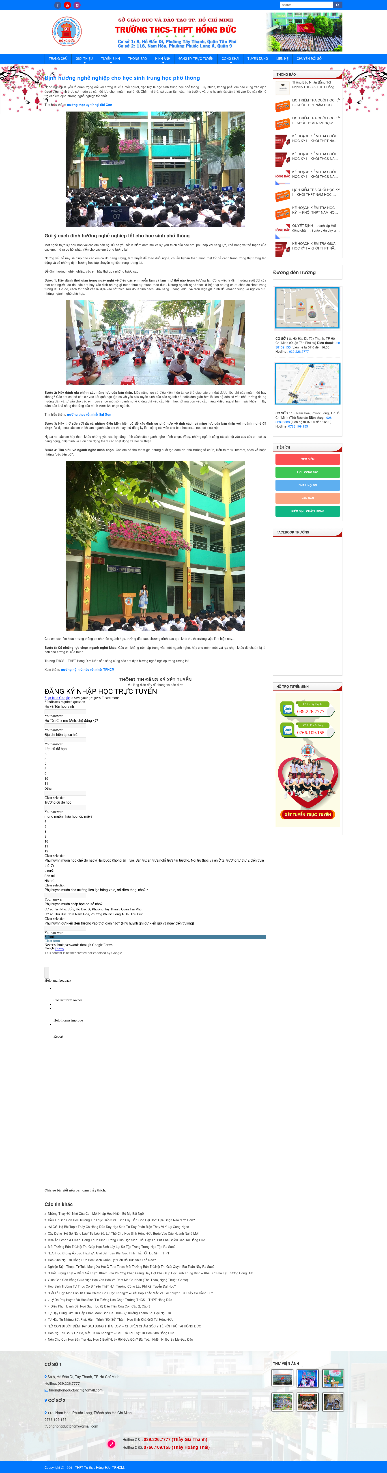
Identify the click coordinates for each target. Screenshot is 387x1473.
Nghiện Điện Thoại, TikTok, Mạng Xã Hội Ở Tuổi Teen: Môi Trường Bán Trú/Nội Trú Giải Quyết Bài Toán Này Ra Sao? (131, 1266)
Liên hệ (282, 58)
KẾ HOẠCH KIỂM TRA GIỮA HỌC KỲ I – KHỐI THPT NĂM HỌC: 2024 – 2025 (314, 245)
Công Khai (230, 58)
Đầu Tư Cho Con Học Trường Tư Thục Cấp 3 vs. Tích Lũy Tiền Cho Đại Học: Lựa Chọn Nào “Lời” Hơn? (121, 1220)
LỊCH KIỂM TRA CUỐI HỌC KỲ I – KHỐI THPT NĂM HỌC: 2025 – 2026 (316, 102)
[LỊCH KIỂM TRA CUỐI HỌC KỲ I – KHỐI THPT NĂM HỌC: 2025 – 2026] (282, 106)
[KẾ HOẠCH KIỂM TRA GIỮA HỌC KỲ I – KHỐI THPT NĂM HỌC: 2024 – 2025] (282, 249)
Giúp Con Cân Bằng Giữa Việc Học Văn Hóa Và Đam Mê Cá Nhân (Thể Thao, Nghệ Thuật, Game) (118, 1279)
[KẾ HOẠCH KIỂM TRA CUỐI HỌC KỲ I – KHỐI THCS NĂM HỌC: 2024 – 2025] (282, 177)
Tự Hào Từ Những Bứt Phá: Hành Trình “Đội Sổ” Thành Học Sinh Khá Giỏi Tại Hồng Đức (110, 1319)
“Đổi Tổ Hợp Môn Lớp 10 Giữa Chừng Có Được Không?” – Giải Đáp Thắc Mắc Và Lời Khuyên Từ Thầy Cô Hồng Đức (130, 1293)
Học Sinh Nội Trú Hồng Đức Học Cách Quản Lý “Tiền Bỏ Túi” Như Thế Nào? (102, 1260)
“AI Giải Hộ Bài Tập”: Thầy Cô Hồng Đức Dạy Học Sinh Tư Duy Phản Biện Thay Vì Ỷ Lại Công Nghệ (118, 1226)
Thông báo (137, 58)
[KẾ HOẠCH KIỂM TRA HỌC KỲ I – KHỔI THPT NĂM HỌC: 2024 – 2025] (282, 213)
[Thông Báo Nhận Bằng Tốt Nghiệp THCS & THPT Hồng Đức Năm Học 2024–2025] (282, 88)
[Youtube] (67, 5)
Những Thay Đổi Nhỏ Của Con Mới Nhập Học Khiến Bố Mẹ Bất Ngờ (96, 1213)
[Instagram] (77, 5)
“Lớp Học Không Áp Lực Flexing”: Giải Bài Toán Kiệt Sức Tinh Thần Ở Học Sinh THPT (109, 1253)
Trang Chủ (58, 58)
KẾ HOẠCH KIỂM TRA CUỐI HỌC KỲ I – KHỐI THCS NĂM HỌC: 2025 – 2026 (315, 156)
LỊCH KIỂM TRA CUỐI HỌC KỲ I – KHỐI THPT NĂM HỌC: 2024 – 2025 (316, 192)
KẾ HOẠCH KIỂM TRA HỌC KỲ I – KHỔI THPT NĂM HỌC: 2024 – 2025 (315, 210)
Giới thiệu (84, 58)
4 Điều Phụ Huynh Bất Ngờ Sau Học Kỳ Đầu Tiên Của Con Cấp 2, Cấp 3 (99, 1306)
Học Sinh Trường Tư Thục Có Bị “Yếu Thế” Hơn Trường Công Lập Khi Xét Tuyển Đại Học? (112, 1286)
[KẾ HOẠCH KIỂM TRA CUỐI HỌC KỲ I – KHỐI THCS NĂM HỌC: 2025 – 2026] (282, 160)
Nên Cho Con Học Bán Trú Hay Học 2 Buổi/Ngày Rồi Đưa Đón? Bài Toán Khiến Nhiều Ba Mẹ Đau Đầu (120, 1339)
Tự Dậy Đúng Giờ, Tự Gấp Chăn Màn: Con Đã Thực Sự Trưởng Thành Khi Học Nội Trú (109, 1313)
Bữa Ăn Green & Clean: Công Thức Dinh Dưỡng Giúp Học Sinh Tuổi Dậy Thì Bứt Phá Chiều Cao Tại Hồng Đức (126, 1240)
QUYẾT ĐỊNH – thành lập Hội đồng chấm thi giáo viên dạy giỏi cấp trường (315, 227)
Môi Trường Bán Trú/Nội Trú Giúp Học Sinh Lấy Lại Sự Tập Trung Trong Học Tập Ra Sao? (112, 1246)
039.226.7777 (299, 351)
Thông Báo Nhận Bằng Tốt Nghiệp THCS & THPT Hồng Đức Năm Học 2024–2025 (313, 84)
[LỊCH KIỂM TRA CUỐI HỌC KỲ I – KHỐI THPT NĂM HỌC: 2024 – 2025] (282, 195)
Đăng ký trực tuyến (195, 58)
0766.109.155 (298, 426)
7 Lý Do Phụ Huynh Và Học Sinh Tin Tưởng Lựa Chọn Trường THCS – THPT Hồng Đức (110, 1299)
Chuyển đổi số (309, 58)
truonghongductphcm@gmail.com (75, 1390)
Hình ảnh (162, 58)
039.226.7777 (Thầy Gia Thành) (175, 1439)
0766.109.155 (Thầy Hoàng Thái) (177, 1447)
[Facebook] (57, 5)
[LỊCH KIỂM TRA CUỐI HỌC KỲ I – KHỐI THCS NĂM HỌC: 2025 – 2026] (282, 124)
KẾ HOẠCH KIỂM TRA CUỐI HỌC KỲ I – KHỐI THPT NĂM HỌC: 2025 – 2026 (314, 138)
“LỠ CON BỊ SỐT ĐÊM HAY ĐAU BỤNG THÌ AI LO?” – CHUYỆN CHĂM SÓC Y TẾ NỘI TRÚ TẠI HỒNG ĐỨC (124, 1326)
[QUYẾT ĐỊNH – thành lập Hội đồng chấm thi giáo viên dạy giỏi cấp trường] (282, 231)
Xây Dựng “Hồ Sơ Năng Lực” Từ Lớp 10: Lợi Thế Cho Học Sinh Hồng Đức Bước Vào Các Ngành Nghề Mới (123, 1233)
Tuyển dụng (257, 58)
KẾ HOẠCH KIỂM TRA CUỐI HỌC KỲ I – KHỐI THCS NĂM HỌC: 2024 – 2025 (315, 174)
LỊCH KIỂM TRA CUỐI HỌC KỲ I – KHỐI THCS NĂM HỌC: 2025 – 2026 (316, 120)
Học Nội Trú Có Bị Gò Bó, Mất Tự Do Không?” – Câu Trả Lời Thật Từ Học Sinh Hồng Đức (111, 1333)
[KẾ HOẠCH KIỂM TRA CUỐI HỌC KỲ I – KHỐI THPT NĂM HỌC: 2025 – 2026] (282, 142)
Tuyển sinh (110, 58)
